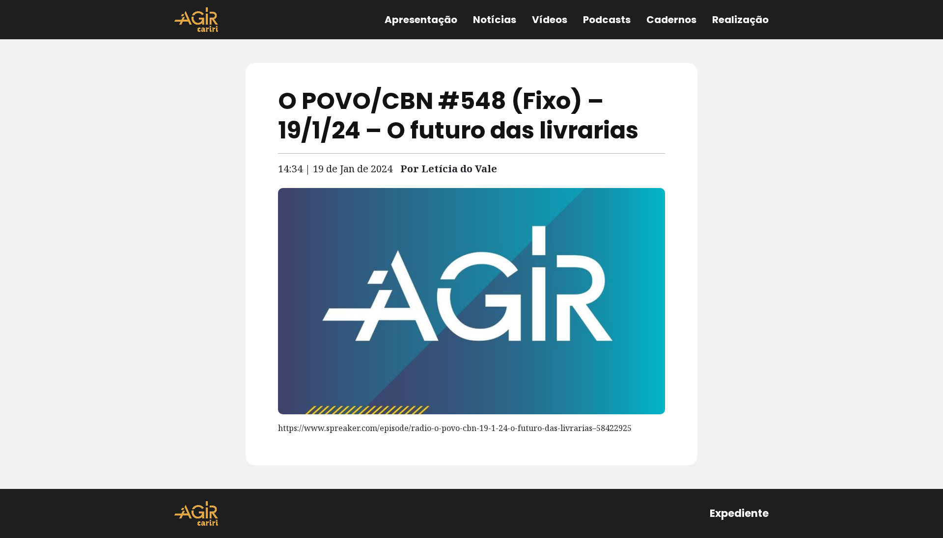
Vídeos (549, 20)
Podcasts (607, 20)
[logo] (196, 513)
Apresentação (421, 20)
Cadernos (671, 20)
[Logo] (196, 19)
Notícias (494, 20)
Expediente (739, 513)
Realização (740, 20)
